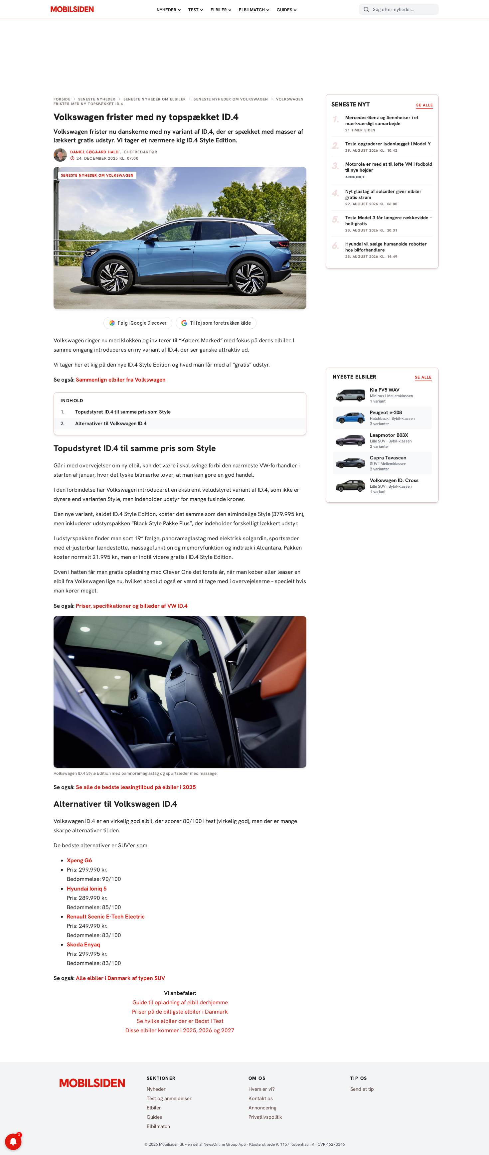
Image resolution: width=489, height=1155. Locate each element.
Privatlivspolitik (265, 1117)
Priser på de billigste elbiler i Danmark (180, 1011)
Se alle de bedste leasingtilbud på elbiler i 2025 (136, 787)
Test (193, 10)
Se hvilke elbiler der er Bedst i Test (180, 1021)
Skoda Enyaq (83, 944)
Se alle (424, 105)
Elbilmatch (252, 10)
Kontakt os (260, 1098)
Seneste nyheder (97, 99)
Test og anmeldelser (169, 1098)
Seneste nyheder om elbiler (154, 99)
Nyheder (166, 10)
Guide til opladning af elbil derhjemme (180, 1002)
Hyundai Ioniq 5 (87, 888)
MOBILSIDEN (72, 9)
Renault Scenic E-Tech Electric (106, 916)
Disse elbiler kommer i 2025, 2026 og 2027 (180, 1030)
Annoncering (262, 1107)
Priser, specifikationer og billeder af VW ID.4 (132, 605)
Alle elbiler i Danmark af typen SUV (120, 978)
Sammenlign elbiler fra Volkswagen (121, 379)
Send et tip (362, 1089)
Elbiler (219, 10)
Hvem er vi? (261, 1089)
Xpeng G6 (79, 860)
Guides (284, 10)
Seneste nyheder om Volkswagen (231, 99)
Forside (62, 99)
